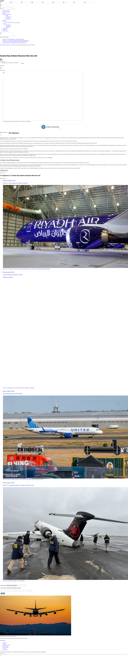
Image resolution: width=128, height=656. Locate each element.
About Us (5, 642)
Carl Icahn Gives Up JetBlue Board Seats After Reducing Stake (15, 41)
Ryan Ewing (2, 70)
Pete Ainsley (2, 61)
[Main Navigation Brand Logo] (5, 5)
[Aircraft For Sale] (37, 2)
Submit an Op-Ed (6, 645)
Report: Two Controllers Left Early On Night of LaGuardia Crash (16, 40)
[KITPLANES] (58, 2)
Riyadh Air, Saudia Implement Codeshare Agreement (13, 39)
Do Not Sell (5, 649)
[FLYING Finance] (89, 2)
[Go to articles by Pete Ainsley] (64, 59)
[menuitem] (65, 10)
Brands (2, 0)
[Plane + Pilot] (68, 2)
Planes (4, 44)
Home (1, 44)
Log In (4, 648)
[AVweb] (26, 2)
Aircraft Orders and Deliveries (11, 44)
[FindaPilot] (79, 2)
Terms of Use (5, 646)
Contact (4, 643)
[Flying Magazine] (16, 2)
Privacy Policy (6, 647)
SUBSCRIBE (2, 640)
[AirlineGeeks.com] (5, 2)
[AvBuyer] (47, 2)
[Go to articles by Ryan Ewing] (1, 69)
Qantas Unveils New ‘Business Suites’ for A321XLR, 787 (14, 42)
